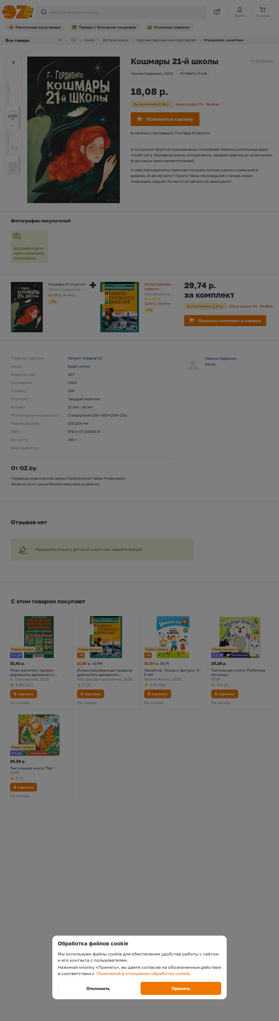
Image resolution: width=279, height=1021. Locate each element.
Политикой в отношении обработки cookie (143, 973)
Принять (181, 988)
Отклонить (98, 988)
